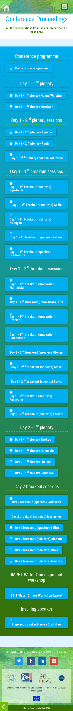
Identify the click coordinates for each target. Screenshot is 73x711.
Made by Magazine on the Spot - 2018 (36, 708)
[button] (29, 68)
